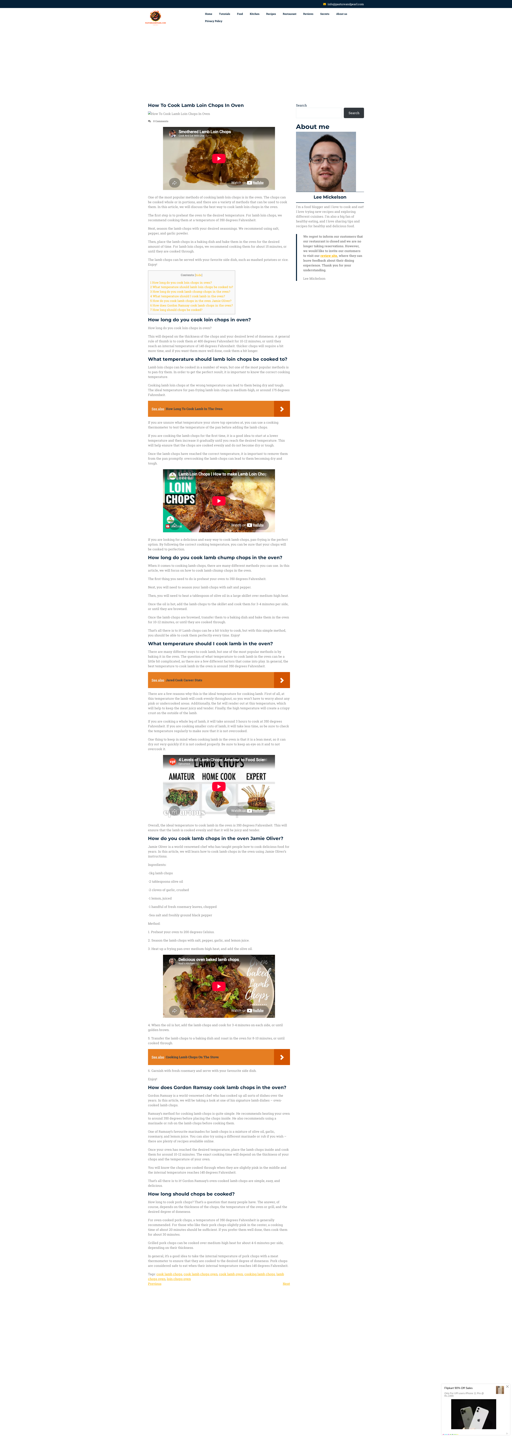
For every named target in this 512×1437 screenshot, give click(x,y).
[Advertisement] (256, 65)
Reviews (308, 14)
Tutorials (224, 14)
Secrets (324, 14)
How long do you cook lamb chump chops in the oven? (190, 291)
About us (341, 14)
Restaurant (289, 14)
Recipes (271, 14)
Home (208, 14)
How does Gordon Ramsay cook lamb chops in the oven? (191, 305)
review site (328, 255)
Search (301, 105)
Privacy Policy (213, 21)
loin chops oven (179, 1279)
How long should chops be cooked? (176, 310)
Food (240, 14)
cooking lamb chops (259, 1274)
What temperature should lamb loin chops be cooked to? (191, 287)
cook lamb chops (169, 1274)
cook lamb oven (231, 1274)
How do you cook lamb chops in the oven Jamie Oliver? (190, 301)
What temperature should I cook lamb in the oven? (187, 296)
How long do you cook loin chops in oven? (181, 282)
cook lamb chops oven (201, 1274)
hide (199, 275)
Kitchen (254, 14)
